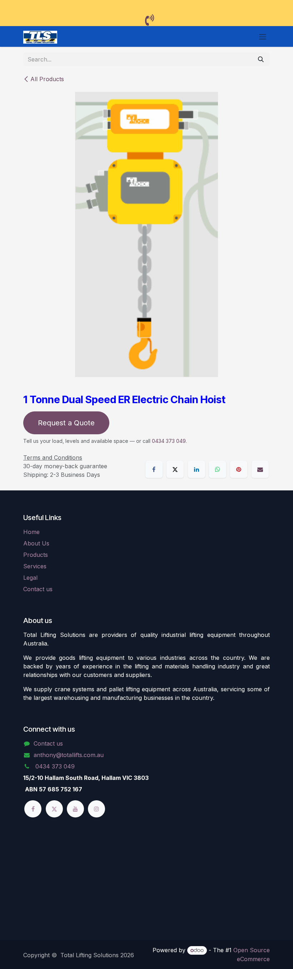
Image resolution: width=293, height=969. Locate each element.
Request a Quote (66, 423)
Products (35, 554)
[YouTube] (75, 808)
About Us (36, 543)
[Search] (261, 59)
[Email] (260, 469)
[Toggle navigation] (262, 36)
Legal (30, 577)
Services (34, 566)
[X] (175, 469)
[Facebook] (154, 469)
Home (31, 531)
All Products (47, 79)
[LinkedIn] (196, 469)
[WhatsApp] (217, 469)
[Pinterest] (238, 469)
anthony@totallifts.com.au (69, 754)
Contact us (38, 589)
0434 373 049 (169, 441)
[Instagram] (96, 808)
